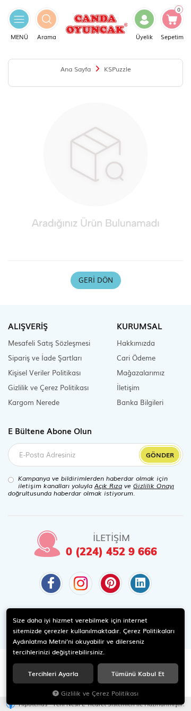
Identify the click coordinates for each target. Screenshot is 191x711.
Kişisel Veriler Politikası (44, 372)
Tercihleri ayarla (53, 673)
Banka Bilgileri (140, 402)
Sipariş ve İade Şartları (45, 358)
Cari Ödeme (136, 358)
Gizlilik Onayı (153, 485)
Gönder (160, 455)
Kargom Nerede (33, 402)
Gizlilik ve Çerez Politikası (48, 387)
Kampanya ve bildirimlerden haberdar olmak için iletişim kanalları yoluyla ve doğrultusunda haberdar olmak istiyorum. (91, 485)
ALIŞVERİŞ (28, 325)
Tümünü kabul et (137, 673)
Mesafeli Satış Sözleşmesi (49, 343)
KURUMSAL (139, 325)
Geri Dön (96, 280)
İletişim (128, 387)
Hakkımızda (136, 343)
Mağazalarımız (140, 372)
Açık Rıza (108, 485)
